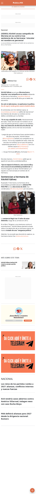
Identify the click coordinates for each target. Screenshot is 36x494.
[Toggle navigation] (2, 3)
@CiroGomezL (23, 146)
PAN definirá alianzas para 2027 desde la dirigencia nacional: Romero (16, 416)
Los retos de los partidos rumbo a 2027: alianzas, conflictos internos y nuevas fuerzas (17, 386)
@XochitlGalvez (8, 138)
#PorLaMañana (22, 144)
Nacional (4, 30)
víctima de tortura (22, 236)
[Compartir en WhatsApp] (27, 79)
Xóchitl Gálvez (18, 159)
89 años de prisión (16, 189)
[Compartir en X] (34, 79)
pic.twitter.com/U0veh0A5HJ (18, 148)
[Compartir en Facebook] (31, 79)
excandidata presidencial (9, 112)
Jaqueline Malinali (24, 96)
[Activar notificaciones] (32, 490)
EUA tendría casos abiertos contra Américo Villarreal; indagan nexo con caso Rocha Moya (17, 401)
